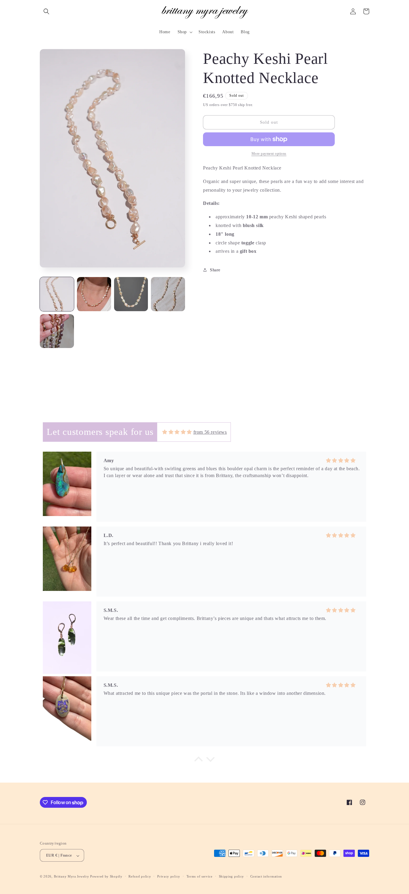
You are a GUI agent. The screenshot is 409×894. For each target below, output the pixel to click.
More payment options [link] (269, 154)
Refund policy (139, 876)
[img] (177, 432)
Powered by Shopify (106, 876)
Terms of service (200, 876)
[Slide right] (174, 160)
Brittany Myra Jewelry (71, 876)
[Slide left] (49, 160)
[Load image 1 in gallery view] (57, 294)
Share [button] (215, 270)
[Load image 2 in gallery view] (94, 294)
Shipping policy (231, 876)
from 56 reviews (210, 432)
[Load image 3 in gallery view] (131, 294)
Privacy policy (168, 876)
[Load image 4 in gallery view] (168, 294)
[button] (46, 11)
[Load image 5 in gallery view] (57, 331)
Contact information (266, 876)
